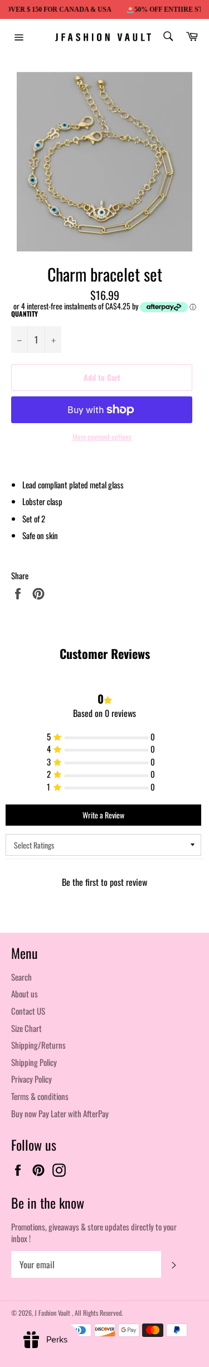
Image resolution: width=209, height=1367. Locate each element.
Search (21, 977)
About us (24, 993)
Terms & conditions (40, 1096)
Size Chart (26, 1028)
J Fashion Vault (53, 1312)
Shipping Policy (34, 1062)
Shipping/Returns (38, 1045)
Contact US (28, 1011)
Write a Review (103, 815)
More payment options (102, 437)
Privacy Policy (31, 1079)
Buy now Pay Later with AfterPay (60, 1113)
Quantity (24, 313)
